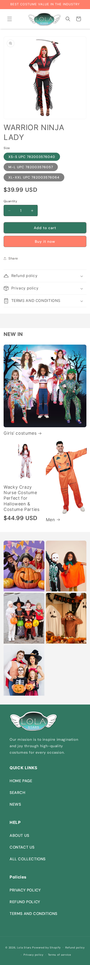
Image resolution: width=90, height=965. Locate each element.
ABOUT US (19, 835)
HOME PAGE (21, 780)
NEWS (15, 804)
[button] (9, 19)
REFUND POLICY (25, 901)
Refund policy (75, 947)
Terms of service (59, 954)
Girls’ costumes (20, 433)
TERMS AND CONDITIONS (33, 913)
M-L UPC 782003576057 (30, 167)
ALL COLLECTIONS (28, 858)
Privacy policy (33, 954)
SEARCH (17, 792)
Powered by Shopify (46, 947)
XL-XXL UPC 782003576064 (34, 177)
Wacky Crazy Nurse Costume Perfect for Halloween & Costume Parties (21, 498)
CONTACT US (22, 847)
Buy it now (45, 241)
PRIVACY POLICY (25, 890)
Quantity (10, 201)
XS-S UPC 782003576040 (31, 157)
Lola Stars (24, 947)
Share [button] (13, 258)
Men (50, 519)
